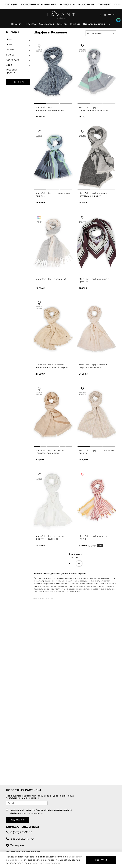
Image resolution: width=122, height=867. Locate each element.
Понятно (101, 859)
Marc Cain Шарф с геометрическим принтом (93, 109)
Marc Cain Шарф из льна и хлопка (93, 537)
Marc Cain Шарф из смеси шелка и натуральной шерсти (52, 366)
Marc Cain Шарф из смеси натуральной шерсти (93, 194)
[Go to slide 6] (69, 274)
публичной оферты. (31, 813)
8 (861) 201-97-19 (21, 832)
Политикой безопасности (46, 863)
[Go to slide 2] (53, 102)
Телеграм (17, 845)
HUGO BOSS (76, 4)
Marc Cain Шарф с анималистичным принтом (50, 108)
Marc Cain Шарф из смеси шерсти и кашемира (93, 366)
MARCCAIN (56, 4)
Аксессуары (46, 24)
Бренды (62, 24)
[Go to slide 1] (40, 102)
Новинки (16, 24)
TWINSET (93, 4)
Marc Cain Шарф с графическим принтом (53, 194)
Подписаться (17, 819)
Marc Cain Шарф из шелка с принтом (94, 280)
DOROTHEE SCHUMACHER (28, 4)
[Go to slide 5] (62, 274)
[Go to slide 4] (56, 274)
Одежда (30, 24)
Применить (18, 81)
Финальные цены (94, 24)
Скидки (75, 24)
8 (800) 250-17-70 (22, 838)
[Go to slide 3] (65, 102)
